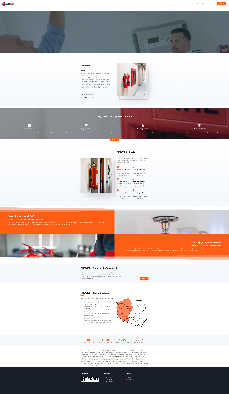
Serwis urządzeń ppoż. (181, 3)
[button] (221, 3)
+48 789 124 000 (87, 97)
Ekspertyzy (170, 3)
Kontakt (213, 3)
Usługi (202, 3)
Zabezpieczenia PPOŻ (193, 3)
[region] (114, 32)
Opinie (208, 3)
